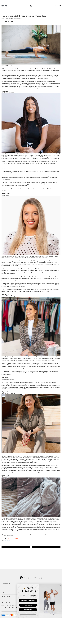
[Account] (55, 6)
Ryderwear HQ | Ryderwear (15, 538)
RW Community (7, 540)
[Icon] (3, 6)
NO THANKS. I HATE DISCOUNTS (28, 614)
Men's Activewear (28, 605)
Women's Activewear (28, 600)
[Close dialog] (60, 585)
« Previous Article (16, 547)
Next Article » (46, 547)
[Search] (6, 6)
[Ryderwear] (31, 6)
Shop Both (28, 609)
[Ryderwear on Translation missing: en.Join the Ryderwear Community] (2, 607)
